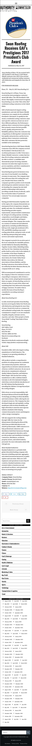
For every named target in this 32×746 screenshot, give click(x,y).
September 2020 (19, 687)
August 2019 (8, 704)
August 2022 (8, 660)
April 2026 (15, 604)
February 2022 (8, 666)
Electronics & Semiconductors (10, 544)
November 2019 (19, 698)
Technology (5, 588)
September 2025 (19, 613)
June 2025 (24, 616)
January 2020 (18, 695)
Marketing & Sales (7, 572)
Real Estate (5, 578)
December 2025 (8, 610)
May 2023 (7, 648)
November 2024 (19, 624)
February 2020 (8, 695)
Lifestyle (4, 569)
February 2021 (8, 681)
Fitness (4, 553)
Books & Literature (7, 534)
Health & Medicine (7, 563)
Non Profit (5, 575)
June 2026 (24, 601)
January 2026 (18, 607)
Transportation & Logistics (9, 591)
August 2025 (8, 616)
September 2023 (19, 642)
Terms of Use (23, 743)
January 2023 (18, 651)
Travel (3, 594)
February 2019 (8, 710)
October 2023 (8, 642)
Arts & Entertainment (8, 528)
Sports (4, 585)
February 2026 (8, 607)
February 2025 (8, 621)
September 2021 (18, 672)
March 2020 (24, 692)
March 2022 (24, 663)
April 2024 (15, 633)
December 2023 (8, 639)
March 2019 (23, 707)
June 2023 (24, 645)
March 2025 (24, 619)
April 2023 (15, 648)
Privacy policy (15, 743)
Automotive (5, 531)
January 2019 (18, 710)
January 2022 (18, 666)
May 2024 (7, 633)
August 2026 (8, 601)
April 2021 (15, 678)
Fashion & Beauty (7, 547)
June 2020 (24, 690)
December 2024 (8, 624)
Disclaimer (7, 743)
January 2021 (18, 681)
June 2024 (24, 630)
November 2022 (19, 654)
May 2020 (7, 692)
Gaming (4, 559)
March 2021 (23, 678)
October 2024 (8, 627)
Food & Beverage (7, 556)
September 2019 (18, 701)
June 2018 (24, 719)
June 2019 (24, 704)
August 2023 (8, 645)
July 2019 (16, 704)
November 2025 (19, 610)
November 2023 (19, 639)
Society (4, 581)
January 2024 (18, 636)
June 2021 (24, 675)
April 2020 (15, 692)
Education (5, 540)
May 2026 (7, 604)
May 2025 (7, 619)
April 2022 (15, 663)
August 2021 (8, 675)
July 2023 (16, 645)
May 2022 (7, 663)
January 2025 (18, 621)
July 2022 (16, 660)
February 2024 (8, 636)
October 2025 (8, 613)
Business (4, 537)
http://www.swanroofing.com (17, 488)
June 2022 (24, 660)
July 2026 (16, 601)
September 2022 (19, 657)
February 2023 (8, 651)
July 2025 (16, 616)
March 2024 (24, 633)
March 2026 (24, 604)
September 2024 (19, 627)
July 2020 (16, 690)
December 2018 (8, 713)
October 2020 (8, 687)
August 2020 (8, 690)
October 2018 (8, 716)
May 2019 (7, 707)
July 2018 (16, 719)
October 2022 (8, 657)
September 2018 (18, 716)
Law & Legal (5, 566)
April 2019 (15, 707)
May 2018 (7, 722)
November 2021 (19, 669)
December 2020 (8, 684)
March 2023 (24, 648)
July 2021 (16, 675)
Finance (4, 550)
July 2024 (16, 630)
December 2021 (8, 669)
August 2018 (8, 719)
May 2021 (7, 678)
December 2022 (8, 654)
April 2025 (15, 619)
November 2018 (19, 713)
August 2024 (8, 630)
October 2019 (8, 701)
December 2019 (8, 698)
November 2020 (19, 684)
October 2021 (8, 672)
